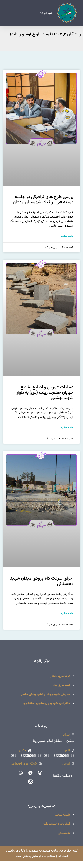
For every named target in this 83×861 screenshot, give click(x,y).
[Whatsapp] (21, 773)
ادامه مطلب (67, 236)
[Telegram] (30, 773)
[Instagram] (40, 773)
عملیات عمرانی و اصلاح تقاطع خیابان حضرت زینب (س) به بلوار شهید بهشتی (45, 392)
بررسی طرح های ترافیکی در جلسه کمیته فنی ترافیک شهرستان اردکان (43, 199)
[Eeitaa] (30, 781)
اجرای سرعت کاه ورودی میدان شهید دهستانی (41, 581)
